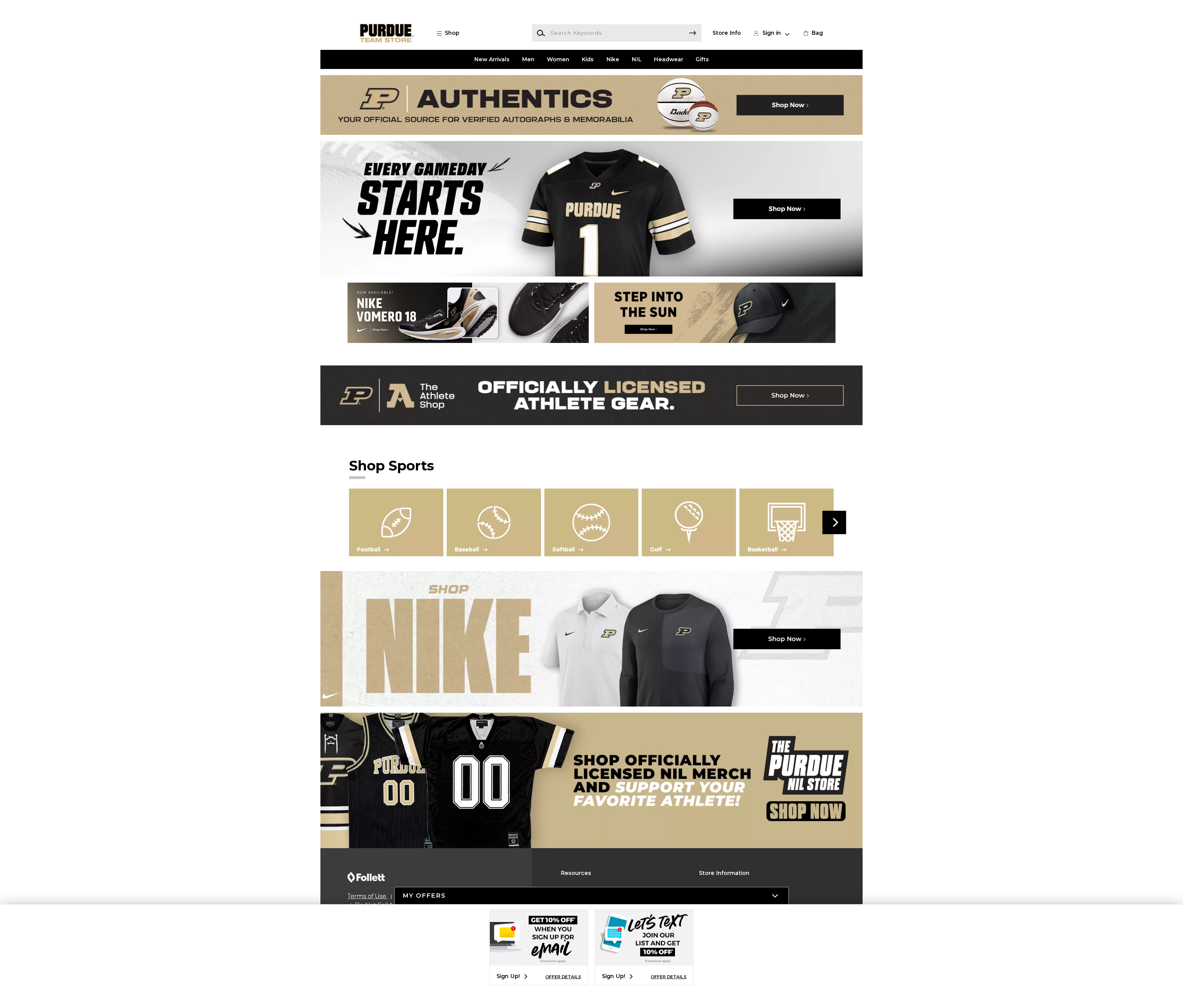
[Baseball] (494, 522)
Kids (588, 59)
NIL (636, 59)
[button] (451, 33)
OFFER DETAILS (563, 977)
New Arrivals (492, 59)
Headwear (668, 59)
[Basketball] (786, 522)
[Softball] (591, 522)
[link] (812, 33)
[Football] (396, 522)
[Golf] (689, 522)
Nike (612, 59)
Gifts (702, 59)
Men (528, 59)
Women (558, 59)
